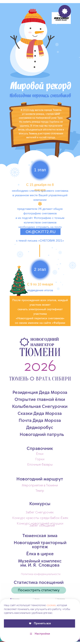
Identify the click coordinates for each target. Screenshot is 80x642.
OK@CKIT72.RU (41, 232)
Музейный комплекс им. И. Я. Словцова (40, 563)
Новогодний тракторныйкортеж (40, 545)
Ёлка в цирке (40, 554)
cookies (51, 605)
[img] (61, 18)
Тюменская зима (39, 536)
